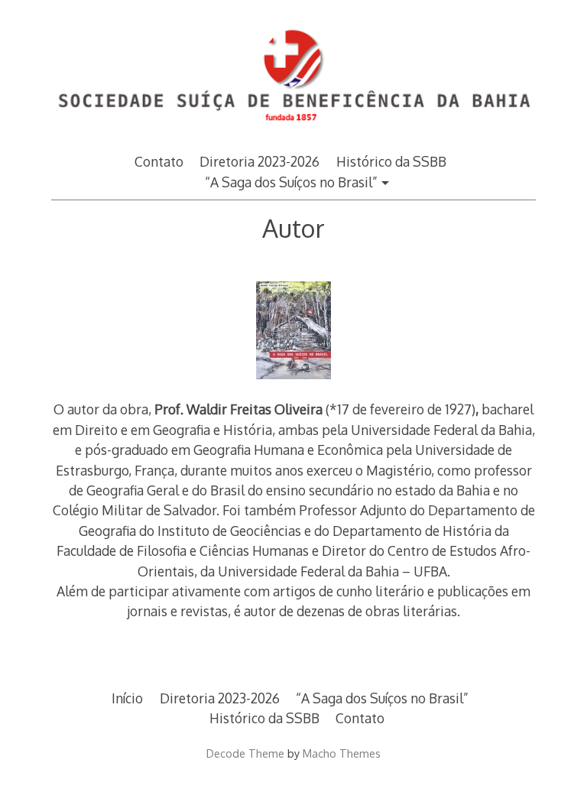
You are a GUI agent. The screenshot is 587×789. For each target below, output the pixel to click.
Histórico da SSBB (391, 161)
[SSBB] (293, 130)
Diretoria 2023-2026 (259, 161)
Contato (159, 161)
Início (127, 698)
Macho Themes (342, 753)
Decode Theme (245, 753)
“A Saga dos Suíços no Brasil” (291, 182)
